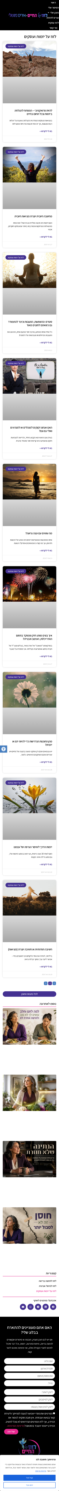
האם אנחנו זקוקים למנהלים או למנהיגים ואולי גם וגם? (31, 429)
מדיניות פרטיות (40, 1471)
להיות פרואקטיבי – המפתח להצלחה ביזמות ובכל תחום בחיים (33, 112)
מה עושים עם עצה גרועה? (38, 533)
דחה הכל (29, 1485)
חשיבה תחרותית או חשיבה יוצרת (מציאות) (30, 949)
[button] (53, 1307)
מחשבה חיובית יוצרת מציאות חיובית (33, 216)
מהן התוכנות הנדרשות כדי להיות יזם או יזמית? (32, 743)
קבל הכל (29, 1478)
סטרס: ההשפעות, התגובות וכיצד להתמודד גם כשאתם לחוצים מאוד (30, 323)
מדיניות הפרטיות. (16, 1426)
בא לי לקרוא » (46, 131)
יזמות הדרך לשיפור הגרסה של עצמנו (33, 847)
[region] (29, 1473)
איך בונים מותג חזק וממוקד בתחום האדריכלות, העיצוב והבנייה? (34, 637)
